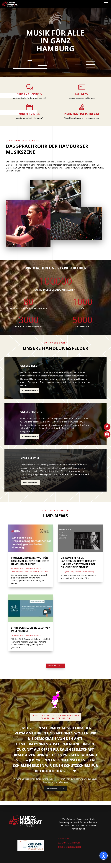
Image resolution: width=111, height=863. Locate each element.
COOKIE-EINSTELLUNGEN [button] (69, 847)
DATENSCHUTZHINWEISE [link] (69, 842)
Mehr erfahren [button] (29, 390)
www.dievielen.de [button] (55, 788)
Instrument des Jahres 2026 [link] (81, 113)
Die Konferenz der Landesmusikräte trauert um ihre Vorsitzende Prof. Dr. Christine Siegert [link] (78, 562)
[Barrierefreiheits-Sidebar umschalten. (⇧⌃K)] (103, 856)
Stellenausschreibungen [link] (39, 571)
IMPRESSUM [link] (63, 838)
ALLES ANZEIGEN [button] (55, 665)
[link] (10, 4)
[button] (106, 6)
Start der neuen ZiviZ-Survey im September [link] (30, 629)
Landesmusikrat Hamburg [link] (35, 568)
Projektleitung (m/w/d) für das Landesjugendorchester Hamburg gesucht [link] (30, 561)
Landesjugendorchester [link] (20, 571)
